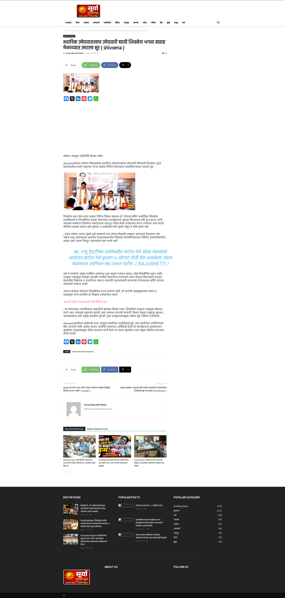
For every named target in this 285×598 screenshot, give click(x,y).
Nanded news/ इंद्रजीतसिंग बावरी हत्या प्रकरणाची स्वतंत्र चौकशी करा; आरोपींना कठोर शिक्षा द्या (79, 463)
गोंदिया (117, 22)
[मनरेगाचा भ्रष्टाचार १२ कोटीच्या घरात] (125, 509)
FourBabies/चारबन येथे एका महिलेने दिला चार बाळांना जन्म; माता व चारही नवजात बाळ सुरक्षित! (114, 463)
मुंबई (168, 22)
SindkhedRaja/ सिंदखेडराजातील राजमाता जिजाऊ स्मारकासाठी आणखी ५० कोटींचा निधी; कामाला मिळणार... (95, 523)
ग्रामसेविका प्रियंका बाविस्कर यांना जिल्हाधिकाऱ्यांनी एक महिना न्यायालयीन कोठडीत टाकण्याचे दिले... (149, 523)
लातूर (176, 22)
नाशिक (153, 22)
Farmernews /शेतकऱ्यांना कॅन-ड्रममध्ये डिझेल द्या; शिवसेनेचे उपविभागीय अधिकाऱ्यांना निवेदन (149, 463)
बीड (161, 22)
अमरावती (96, 22)
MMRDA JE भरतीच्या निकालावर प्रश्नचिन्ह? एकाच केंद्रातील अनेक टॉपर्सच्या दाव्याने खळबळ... (92, 508)
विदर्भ (77, 22)
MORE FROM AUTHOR (97, 429)
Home (68, 22)
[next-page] (70, 472)
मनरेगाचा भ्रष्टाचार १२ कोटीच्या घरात (149, 505)
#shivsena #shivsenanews (83, 351)
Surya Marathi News (75, 53)
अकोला (86, 22)
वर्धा (183, 22)
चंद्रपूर (126, 22)
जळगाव (135, 22)
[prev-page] (65, 472)
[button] (218, 22)
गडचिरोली (107, 22)
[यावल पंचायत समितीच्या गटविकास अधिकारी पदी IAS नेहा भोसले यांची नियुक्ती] (125, 538)
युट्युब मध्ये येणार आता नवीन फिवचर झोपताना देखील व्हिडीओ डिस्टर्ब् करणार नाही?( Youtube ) (86, 389)
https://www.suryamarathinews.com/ (98, 409)
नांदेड (145, 22)
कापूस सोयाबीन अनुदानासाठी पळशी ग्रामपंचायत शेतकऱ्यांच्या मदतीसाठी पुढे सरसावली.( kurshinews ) (143, 389)
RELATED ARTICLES (74, 429)
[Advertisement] (115, 125)
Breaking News (77, 30)
